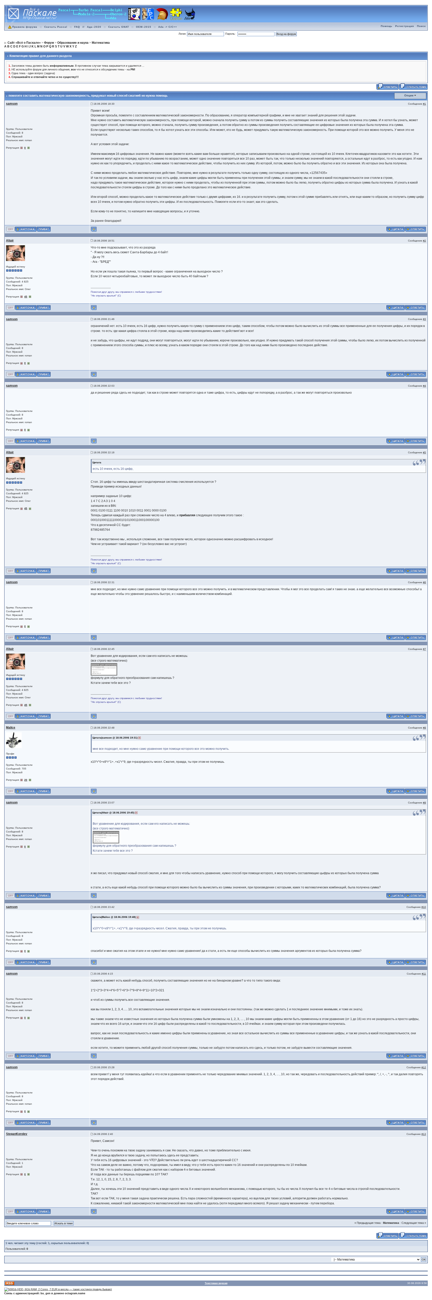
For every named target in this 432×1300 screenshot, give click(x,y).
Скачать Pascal (55, 26)
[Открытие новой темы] (413, 86)
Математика (391, 1222)
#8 (424, 727)
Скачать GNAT (118, 26)
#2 (424, 240)
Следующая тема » (414, 1222)
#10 (424, 907)
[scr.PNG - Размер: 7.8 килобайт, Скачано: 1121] (104, 669)
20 (25, 780)
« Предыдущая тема (367, 1222)
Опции (409, 95)
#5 (424, 452)
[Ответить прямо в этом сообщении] (415, 228)
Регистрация (404, 26)
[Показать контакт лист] (25, 228)
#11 (424, 973)
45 (25, 296)
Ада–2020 (94, 26)
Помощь (386, 26)
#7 (424, 649)
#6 (424, 582)
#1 (424, 103)
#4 (424, 385)
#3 (424, 319)
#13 (424, 1134)
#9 (424, 802)
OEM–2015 (143, 26)
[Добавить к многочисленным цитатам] (395, 228)
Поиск (421, 26)
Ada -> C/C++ (167, 26)
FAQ (77, 26)
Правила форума (24, 26)
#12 (424, 1067)
